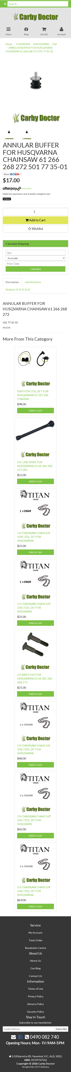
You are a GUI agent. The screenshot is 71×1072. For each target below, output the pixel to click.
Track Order (35, 940)
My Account (35, 932)
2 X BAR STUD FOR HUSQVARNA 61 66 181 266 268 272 (34, 678)
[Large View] (9, 133)
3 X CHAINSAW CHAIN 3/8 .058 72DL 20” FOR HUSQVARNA (33, 891)
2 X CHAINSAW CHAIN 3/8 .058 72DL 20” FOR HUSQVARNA (33, 749)
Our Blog (35, 968)
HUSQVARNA (41, 44)
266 (54, 44)
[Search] (5, 4)
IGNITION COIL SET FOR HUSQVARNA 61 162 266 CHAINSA (32, 395)
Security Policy (35, 1011)
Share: (7, 174)
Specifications (33, 282)
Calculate (35, 268)
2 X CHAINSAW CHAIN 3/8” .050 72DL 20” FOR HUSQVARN (34, 820)
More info (26, 188)
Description (12, 282)
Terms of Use (35, 988)
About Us (35, 960)
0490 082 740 (44, 1037)
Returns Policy (35, 1004)
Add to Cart (37, 220)
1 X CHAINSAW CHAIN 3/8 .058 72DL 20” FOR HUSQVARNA (33, 536)
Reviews (11, 289)
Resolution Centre (35, 947)
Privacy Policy (35, 996)
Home (8, 44)
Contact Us (35, 975)
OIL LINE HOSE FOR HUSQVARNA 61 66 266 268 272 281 (34, 465)
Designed (27, 1067)
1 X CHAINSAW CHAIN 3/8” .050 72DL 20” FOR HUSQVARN (34, 607)
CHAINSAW (23, 44)
